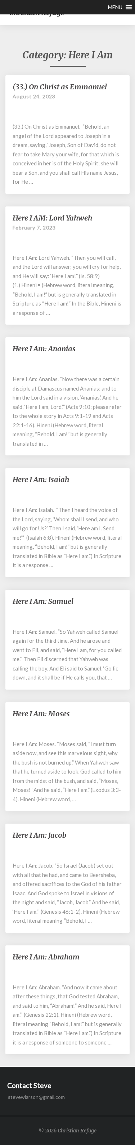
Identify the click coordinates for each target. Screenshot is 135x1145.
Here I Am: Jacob (39, 834)
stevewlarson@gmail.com (36, 1097)
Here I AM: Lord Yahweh (52, 217)
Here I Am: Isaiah (41, 479)
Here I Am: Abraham (46, 956)
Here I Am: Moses (41, 713)
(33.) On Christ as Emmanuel (60, 86)
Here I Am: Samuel (43, 601)
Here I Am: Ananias (44, 348)
